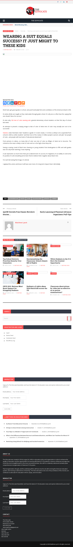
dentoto (3, 531)
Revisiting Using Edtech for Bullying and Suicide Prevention (25, 441)
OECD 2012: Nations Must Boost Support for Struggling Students (13, 288)
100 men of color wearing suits (21, 120)
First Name (6, 398)
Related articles (9, 240)
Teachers (54, 273)
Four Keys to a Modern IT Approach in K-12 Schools (22, 432)
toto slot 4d (4, 536)
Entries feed (9, 335)
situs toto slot (5, 535)
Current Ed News (8, 246)
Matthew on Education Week (17, 417)
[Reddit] (19, 103)
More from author (21, 240)
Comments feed (10, 338)
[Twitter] (8, 103)
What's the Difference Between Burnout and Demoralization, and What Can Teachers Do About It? (37, 435)
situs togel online (6, 529)
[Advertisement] (37, 180)
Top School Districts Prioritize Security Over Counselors (12, 261)
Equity (11, 31)
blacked (22, 198)
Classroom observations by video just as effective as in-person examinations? (60, 289)
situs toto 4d (4, 533)
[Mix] (23, 103)
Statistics (5, 133)
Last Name (6, 403)
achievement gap (13, 198)
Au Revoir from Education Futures (17, 424)
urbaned (54, 198)
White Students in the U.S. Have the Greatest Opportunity (60, 261)
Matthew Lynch (8, 49)
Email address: (7, 392)
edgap (28, 198)
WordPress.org (10, 340)
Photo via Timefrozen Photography (14, 106)
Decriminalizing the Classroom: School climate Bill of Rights (37, 261)
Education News (37, 198)
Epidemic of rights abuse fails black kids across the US (37, 288)
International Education (9, 273)
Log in (8, 333)
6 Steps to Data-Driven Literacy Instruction (20, 428)
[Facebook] (4, 103)
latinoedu (47, 198)
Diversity (6, 31)
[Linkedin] (12, 103)
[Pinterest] (15, 103)
